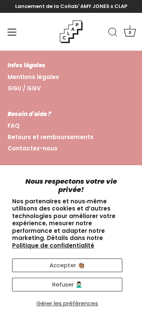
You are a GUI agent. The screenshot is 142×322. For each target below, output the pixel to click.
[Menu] (12, 32)
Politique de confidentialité (53, 245)
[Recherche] (113, 33)
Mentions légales (33, 77)
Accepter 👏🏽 (67, 265)
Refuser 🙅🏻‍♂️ (67, 284)
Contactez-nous (33, 148)
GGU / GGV (24, 88)
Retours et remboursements (51, 137)
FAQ (14, 126)
